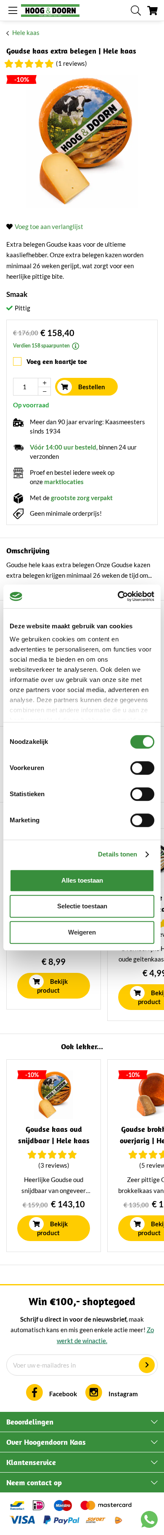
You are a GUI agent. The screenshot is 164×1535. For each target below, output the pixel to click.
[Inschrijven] (146, 1365)
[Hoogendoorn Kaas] (50, 10)
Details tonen (117, 854)
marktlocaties (64, 481)
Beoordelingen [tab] (29, 1422)
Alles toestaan (82, 880)
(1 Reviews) (71, 63)
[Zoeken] (136, 10)
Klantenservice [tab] (31, 1462)
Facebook (63, 1394)
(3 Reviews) (53, 1165)
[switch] (142, 768)
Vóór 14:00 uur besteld (63, 447)
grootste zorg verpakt (82, 497)
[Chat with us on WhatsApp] (149, 1521)
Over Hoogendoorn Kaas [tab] (46, 1442)
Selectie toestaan (82, 906)
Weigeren (82, 932)
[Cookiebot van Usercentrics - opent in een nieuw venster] (118, 596)
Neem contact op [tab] (34, 1482)
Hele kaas (26, 32)
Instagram (123, 1394)
